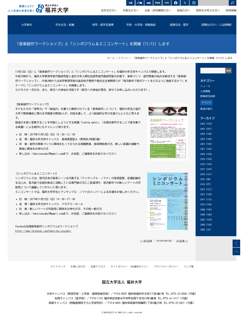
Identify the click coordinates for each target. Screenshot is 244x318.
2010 (202, 204)
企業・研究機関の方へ (157, 10)
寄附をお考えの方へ (208, 10)
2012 (202, 194)
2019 (202, 159)
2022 (202, 144)
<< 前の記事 (146, 241)
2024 (202, 134)
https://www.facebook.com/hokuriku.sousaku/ (43, 231)
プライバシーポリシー (166, 266)
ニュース (205, 86)
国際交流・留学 (179, 24)
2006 (202, 224)
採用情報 (231, 10)
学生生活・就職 (64, 24)
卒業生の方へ (131, 10)
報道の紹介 (206, 109)
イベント (123, 58)
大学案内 (26, 24)
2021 (202, 149)
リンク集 (189, 266)
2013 (202, 189)
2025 (202, 129)
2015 (202, 179)
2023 (202, 139)
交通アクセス (98, 266)
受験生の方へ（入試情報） (217, 24)
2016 (202, 174)
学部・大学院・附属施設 (141, 24)
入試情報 (205, 91)
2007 (202, 219)
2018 (202, 164)
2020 (202, 154)
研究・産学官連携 (103, 24)
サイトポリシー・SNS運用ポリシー (130, 266)
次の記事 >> (182, 241)
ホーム (111, 58)
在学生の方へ (109, 10)
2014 (202, 184)
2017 (202, 169)
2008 (202, 214)
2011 (202, 199)
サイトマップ (58, 266)
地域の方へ (183, 10)
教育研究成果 (207, 96)
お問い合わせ (78, 266)
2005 (202, 229)
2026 (202, 123)
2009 (202, 209)
